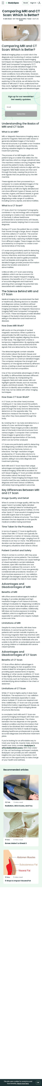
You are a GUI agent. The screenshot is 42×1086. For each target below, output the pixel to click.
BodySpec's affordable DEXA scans (18, 746)
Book (25, 3)
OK (38, 1082)
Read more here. (23, 1084)
